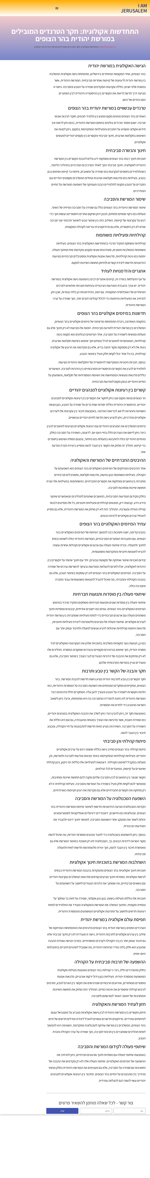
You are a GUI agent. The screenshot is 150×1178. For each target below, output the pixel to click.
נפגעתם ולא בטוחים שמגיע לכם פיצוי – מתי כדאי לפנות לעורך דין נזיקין (63, 1148)
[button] (56, 8)
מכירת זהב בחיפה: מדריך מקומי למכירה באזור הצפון (63, 1134)
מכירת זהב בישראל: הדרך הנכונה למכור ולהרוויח (86, 1134)
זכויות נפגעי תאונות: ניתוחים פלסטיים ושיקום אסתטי (86, 1146)
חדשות (103, 46)
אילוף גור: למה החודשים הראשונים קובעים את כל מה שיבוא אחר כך (63, 1162)
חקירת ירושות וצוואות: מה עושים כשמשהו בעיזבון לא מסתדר (86, 1161)
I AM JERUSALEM (134, 8)
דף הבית (112, 46)
